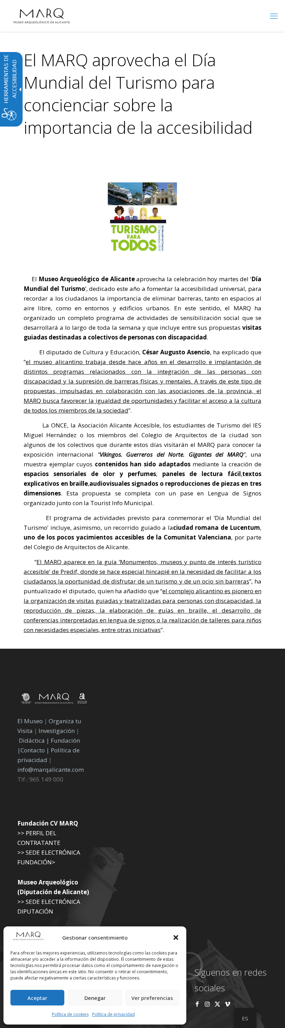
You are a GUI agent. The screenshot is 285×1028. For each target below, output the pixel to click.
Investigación (57, 731)
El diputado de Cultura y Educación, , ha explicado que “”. (142, 381)
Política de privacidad (113, 1014)
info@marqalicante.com (50, 770)
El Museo (30, 721)
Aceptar (37, 997)
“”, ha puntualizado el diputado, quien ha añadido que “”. (142, 596)
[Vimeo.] (227, 1004)
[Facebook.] (197, 1004)
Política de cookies (70, 1014)
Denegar (95, 997)
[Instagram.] (207, 1004)
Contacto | (35, 750)
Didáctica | (35, 740)
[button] (175, 937)
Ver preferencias (152, 997)
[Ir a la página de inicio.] (41, 15)
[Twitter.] (218, 1004)
